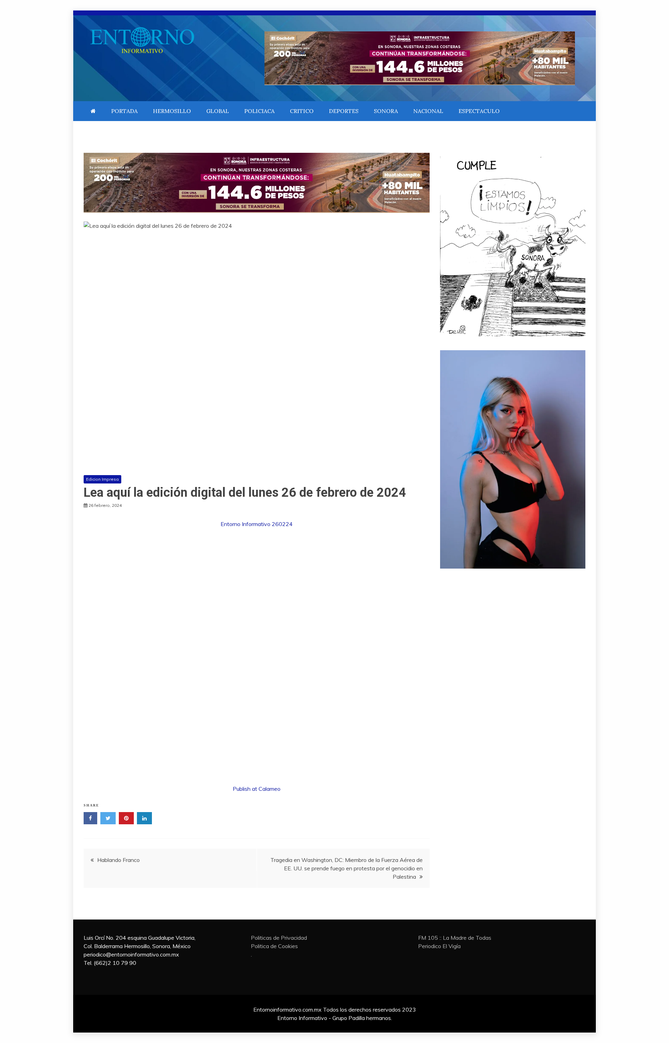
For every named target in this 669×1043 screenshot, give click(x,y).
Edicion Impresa (102, 479)
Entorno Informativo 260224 (257, 523)
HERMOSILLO (172, 110)
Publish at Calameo (256, 788)
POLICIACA (259, 110)
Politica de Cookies (274, 946)
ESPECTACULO (479, 110)
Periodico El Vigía (439, 946)
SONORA (386, 110)
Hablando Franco (118, 859)
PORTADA (124, 110)
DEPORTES (344, 110)
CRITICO (302, 110)
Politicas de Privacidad (279, 937)
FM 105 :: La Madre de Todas (454, 937)
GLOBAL (217, 110)
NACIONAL (428, 110)
